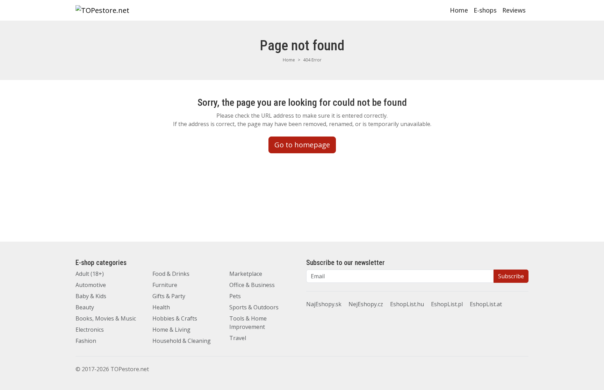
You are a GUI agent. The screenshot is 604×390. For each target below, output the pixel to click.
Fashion (86, 341)
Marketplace (245, 274)
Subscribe (511, 276)
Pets (235, 296)
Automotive (91, 285)
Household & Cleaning (181, 341)
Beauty (85, 307)
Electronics (90, 329)
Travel (237, 338)
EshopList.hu (407, 304)
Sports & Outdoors (254, 307)
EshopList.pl (447, 304)
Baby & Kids (91, 296)
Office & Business (252, 285)
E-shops (485, 10)
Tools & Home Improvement (248, 323)
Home (459, 10)
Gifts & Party (168, 296)
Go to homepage (302, 144)
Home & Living (171, 329)
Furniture (164, 285)
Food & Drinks (170, 274)
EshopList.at (486, 304)
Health (161, 307)
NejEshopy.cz (365, 304)
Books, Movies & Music (106, 318)
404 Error (312, 60)
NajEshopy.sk (323, 304)
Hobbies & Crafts (174, 318)
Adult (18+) (90, 274)
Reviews (514, 10)
